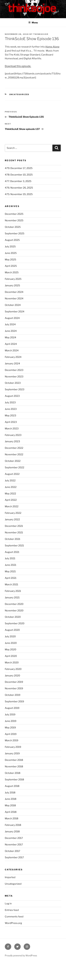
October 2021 (12, 539)
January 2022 (12, 519)
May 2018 (10, 805)
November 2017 (14, 844)
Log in (8, 903)
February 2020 (13, 669)
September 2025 (14, 233)
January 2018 (12, 831)
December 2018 (14, 760)
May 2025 (10, 259)
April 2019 (10, 734)
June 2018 (10, 799)
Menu (35, 22)
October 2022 (13, 461)
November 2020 (14, 610)
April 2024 (11, 344)
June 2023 (11, 409)
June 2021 (10, 565)
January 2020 (12, 675)
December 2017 (14, 838)
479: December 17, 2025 (19, 168)
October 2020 (13, 617)
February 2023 (13, 435)
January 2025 (12, 285)
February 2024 (13, 357)
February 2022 (13, 513)
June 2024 (11, 331)
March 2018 (11, 818)
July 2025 (10, 246)
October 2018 (12, 773)
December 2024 (14, 292)
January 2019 (12, 753)
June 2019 (10, 721)
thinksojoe (40, 34)
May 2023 (10, 415)
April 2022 (11, 500)
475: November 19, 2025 (19, 194)
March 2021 (11, 584)
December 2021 (14, 526)
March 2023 (12, 428)
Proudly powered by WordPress (21, 955)
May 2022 (10, 493)
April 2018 (10, 812)
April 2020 (11, 656)
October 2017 (12, 851)
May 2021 (10, 571)
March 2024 (12, 350)
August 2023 (12, 396)
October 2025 (13, 227)
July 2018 (10, 792)
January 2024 (12, 363)
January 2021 (12, 597)
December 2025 (14, 214)
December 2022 (14, 448)
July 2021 (10, 558)
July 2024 (10, 324)
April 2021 (10, 578)
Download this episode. (18, 66)
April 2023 (11, 422)
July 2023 (10, 402)
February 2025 (13, 279)
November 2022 (14, 454)
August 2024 (12, 318)
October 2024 (13, 305)
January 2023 (12, 441)
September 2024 (14, 311)
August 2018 (12, 786)
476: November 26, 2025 (19, 187)
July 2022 (10, 480)
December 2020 (14, 604)
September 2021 (14, 545)
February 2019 (13, 747)
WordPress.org (13, 923)
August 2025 (12, 240)
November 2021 (14, 532)
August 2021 (12, 552)
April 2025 (11, 266)
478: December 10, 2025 (19, 174)
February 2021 (13, 591)
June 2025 (11, 253)
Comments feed (14, 916)
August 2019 (12, 708)
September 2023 (14, 389)
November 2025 (14, 220)
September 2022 (14, 467)
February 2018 (13, 825)
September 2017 (14, 857)
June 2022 (10, 487)
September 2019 (14, 701)
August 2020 (12, 630)
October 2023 (13, 383)
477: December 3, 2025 (18, 181)
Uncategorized (19, 94)
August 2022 (12, 474)
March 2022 (11, 506)
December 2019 (14, 682)
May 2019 (10, 727)
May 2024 (10, 337)
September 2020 (14, 623)
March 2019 (11, 740)
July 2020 (10, 636)
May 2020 (10, 649)
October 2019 (12, 695)
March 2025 (12, 272)
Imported (10, 877)
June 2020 (11, 643)
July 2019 (10, 714)
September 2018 (14, 779)
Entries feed (12, 910)
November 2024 (14, 298)
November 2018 (14, 766)
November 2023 (14, 376)
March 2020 (12, 662)
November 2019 (14, 688)
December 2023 (14, 370)
